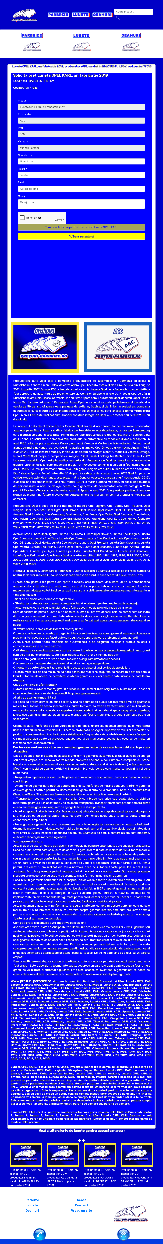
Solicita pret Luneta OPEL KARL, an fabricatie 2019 (60, 75)
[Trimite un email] (123, 1234)
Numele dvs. (25, 155)
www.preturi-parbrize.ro (31, 981)
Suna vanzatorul (83, 236)
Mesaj (21, 196)
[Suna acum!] (39, 1234)
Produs (22, 100)
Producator (25, 114)
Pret (20, 127)
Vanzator (23, 141)
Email (21, 182)
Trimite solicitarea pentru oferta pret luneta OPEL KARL (81, 227)
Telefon (22, 168)
